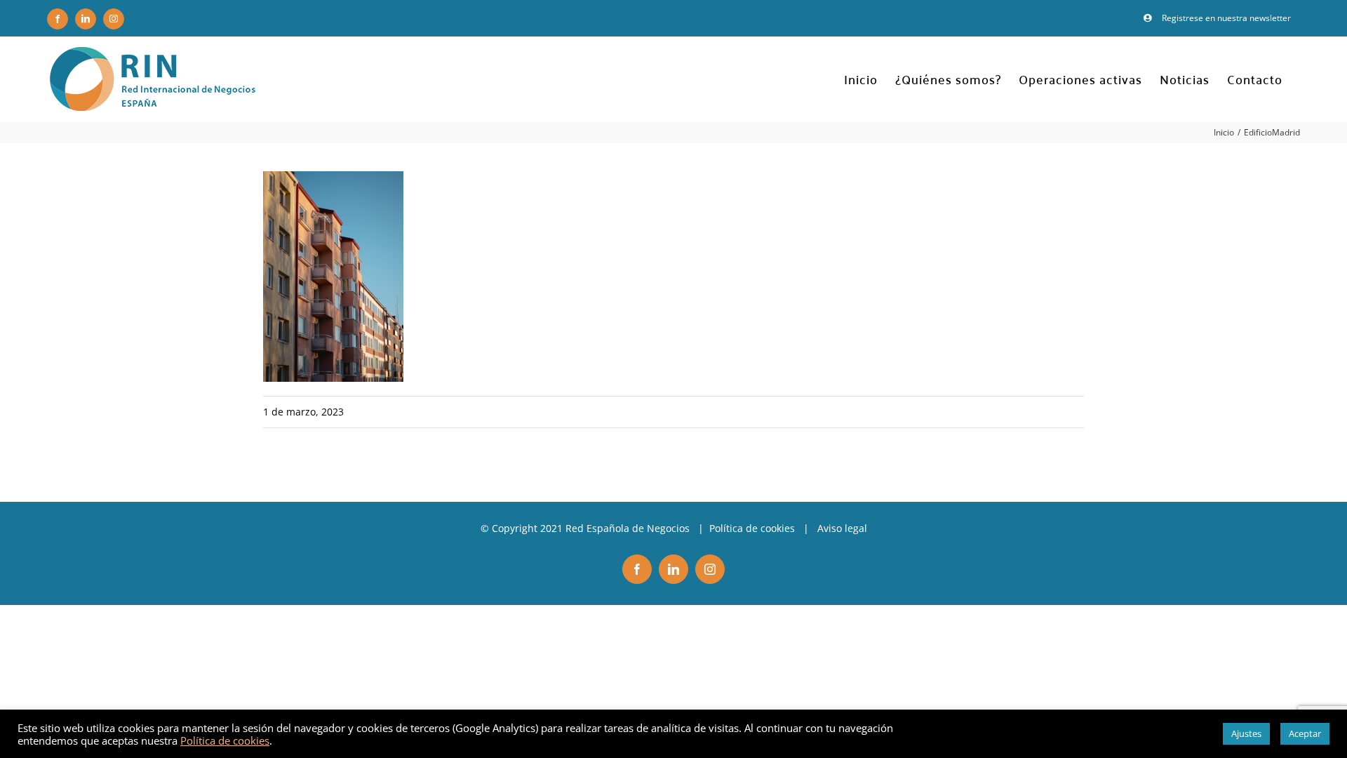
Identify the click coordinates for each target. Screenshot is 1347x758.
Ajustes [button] (1246, 733)
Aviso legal (842, 528)
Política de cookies (752, 528)
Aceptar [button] (1305, 733)
